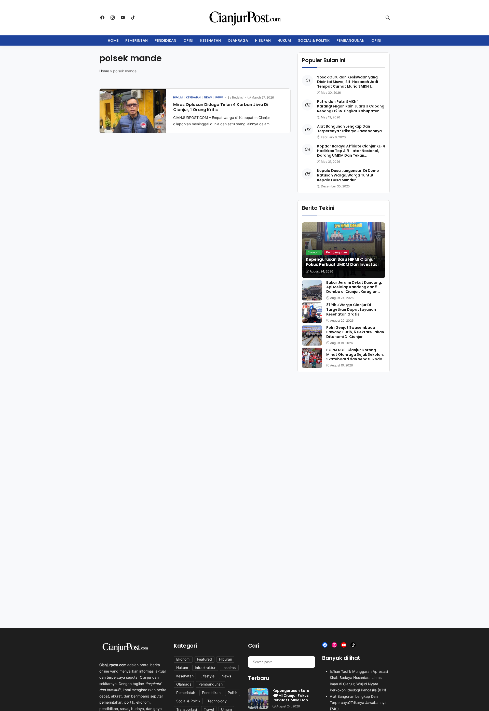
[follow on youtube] (123, 18)
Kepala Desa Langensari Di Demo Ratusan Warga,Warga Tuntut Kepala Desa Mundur (348, 175)
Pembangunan (350, 40)
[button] (388, 17)
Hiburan (263, 40)
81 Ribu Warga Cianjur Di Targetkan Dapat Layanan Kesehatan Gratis (351, 309)
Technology (217, 701)
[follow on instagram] (113, 18)
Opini (188, 40)
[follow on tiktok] (133, 18)
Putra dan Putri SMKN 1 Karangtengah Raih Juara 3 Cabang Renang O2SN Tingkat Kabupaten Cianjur (350, 108)
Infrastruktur (205, 667)
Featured (204, 659)
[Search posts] (309, 662)
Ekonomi (314, 252)
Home (113, 40)
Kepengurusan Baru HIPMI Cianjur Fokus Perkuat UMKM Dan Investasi (342, 262)
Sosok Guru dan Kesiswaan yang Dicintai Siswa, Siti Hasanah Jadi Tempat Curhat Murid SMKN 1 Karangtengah (347, 84)
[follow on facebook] (102, 18)
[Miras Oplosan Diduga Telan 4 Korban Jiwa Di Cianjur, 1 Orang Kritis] (133, 129)
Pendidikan (165, 40)
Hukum (284, 40)
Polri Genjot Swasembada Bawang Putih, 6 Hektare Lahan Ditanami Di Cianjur (355, 332)
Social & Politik (314, 40)
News (226, 676)
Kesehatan (210, 40)
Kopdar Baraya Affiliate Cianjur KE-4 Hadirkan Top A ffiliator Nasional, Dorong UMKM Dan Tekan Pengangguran (351, 153)
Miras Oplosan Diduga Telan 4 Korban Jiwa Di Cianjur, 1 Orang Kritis (220, 107)
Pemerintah (136, 40)
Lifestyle (207, 676)
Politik (233, 692)
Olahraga (238, 40)
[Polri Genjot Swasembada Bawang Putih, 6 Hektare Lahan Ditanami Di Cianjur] (312, 342)
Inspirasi (229, 667)
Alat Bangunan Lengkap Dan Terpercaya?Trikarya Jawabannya (349, 128)
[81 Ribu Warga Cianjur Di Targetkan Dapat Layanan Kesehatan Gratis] (312, 319)
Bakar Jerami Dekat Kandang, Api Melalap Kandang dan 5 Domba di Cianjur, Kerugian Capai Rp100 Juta (354, 289)
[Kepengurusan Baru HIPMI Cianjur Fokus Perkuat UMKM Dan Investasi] (258, 705)
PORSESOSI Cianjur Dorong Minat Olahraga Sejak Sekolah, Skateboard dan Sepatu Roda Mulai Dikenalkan (355, 356)
